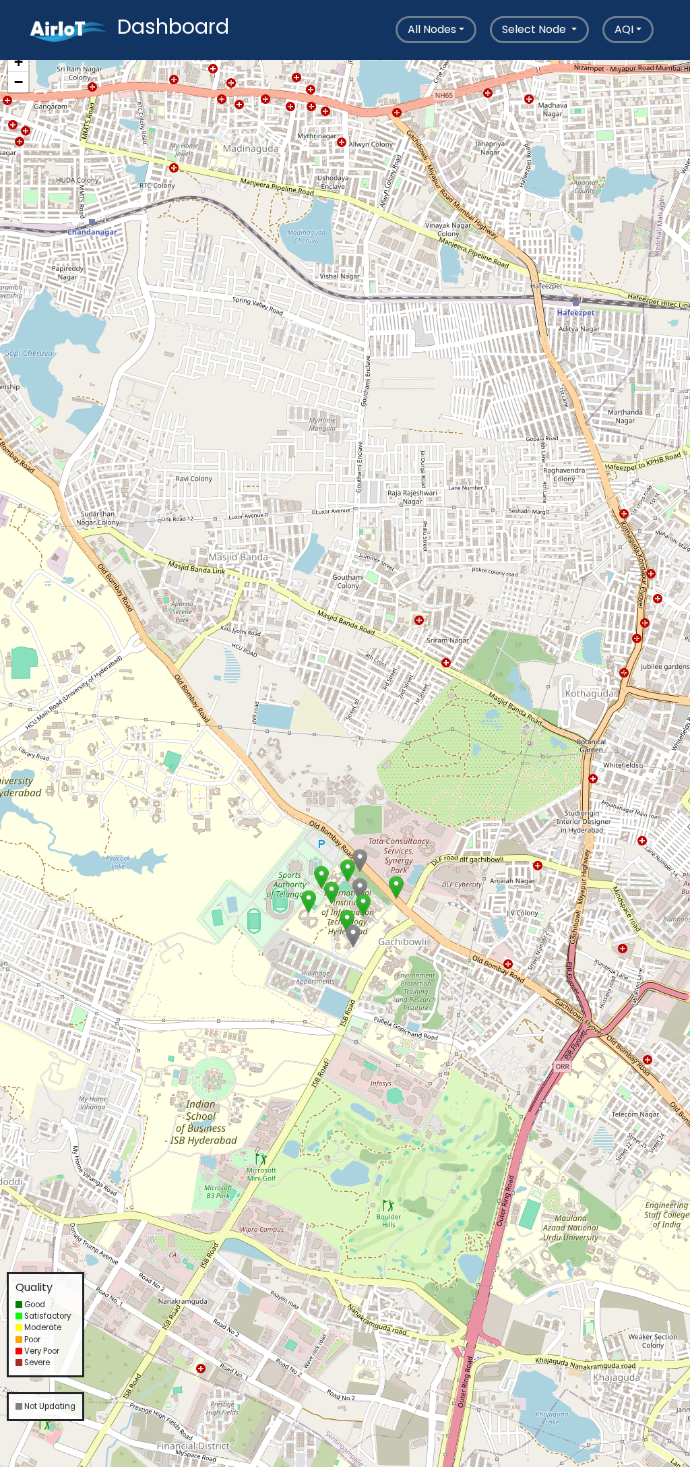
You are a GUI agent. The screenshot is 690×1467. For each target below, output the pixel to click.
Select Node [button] (535, 29)
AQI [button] (624, 29)
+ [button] (18, 61)
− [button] (18, 81)
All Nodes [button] (432, 29)
